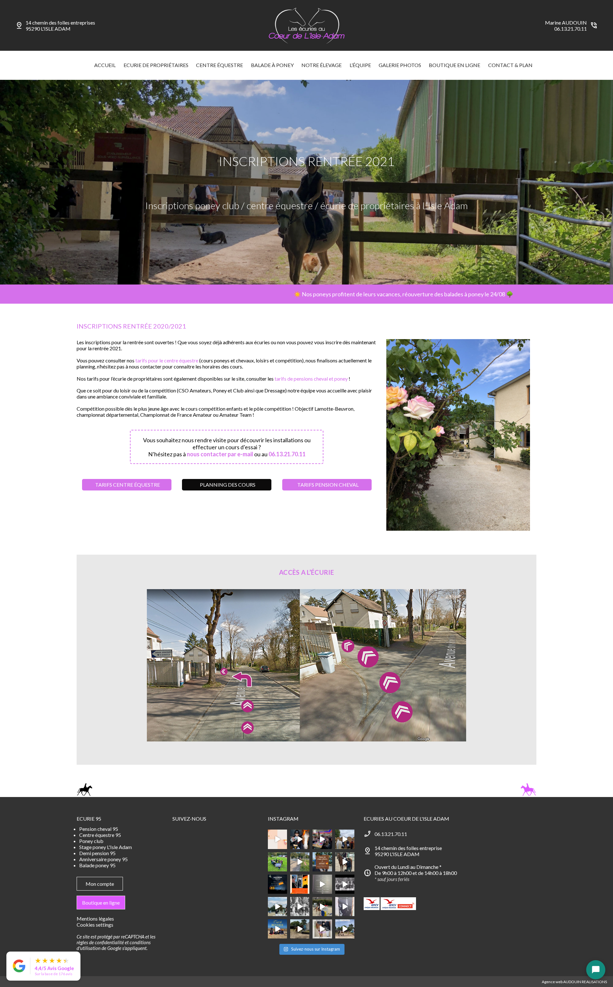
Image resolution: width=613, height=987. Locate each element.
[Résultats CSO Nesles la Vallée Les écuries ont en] (344, 884)
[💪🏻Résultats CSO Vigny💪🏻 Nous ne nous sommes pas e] (344, 839)
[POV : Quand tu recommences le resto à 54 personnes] (322, 839)
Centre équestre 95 (100, 835)
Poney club (91, 841)
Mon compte (100, 884)
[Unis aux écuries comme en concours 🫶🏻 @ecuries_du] (277, 861)
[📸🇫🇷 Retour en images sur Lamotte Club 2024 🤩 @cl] (344, 928)
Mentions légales (95, 918)
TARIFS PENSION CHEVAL (328, 485)
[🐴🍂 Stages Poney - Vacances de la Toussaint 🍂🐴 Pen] (299, 884)
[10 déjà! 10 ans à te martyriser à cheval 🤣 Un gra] (322, 884)
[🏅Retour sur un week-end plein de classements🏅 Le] (344, 861)
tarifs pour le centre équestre (166, 360)
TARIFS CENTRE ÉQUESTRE (127, 485)
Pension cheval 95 (98, 829)
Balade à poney (272, 65)
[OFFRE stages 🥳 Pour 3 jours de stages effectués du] (322, 861)
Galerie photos (400, 65)
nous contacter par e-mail (220, 454)
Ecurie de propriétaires (156, 65)
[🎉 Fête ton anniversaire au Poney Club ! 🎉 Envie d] (277, 839)
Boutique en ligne (454, 65)
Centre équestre (219, 65)
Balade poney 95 (97, 865)
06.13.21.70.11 (570, 29)
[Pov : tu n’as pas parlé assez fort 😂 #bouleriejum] (299, 839)
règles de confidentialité (100, 942)
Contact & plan (510, 65)
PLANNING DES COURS (227, 485)
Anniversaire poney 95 (103, 859)
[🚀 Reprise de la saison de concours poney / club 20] (299, 906)
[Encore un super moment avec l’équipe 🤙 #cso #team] (322, 906)
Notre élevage (321, 65)
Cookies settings (95, 925)
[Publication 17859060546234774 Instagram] (344, 906)
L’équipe (360, 65)
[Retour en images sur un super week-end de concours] (299, 928)
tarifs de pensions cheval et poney (311, 379)
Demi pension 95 (97, 853)
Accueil (105, 65)
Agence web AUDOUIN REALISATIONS (574, 981)
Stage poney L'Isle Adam (105, 847)
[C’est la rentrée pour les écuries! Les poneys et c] (277, 906)
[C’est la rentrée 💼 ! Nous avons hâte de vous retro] (277, 928)
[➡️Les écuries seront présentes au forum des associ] (322, 928)
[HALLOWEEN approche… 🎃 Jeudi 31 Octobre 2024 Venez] (277, 884)
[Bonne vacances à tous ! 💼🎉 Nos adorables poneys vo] (299, 861)
